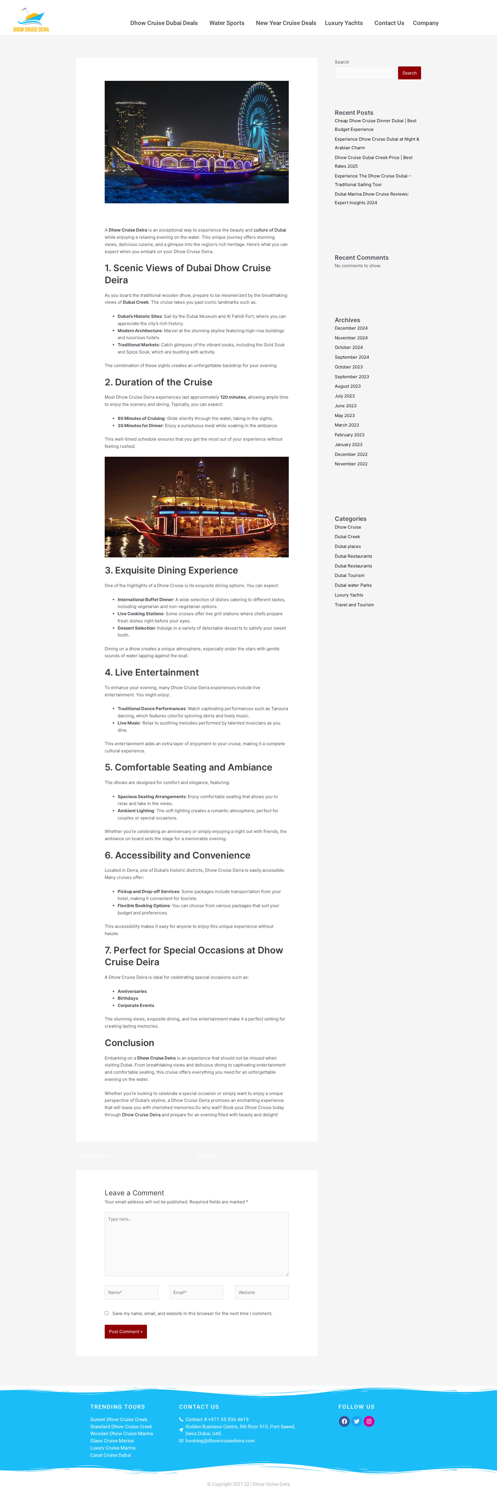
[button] (165, 23)
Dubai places (348, 546)
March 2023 (347, 425)
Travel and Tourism (354, 604)
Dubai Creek (186, 215)
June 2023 (346, 405)
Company (426, 23)
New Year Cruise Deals (286, 23)
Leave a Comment (123, 215)
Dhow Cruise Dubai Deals (164, 23)
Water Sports (226, 23)
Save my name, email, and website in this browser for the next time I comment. (192, 1313)
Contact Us (389, 23)
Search (342, 62)
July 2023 (345, 396)
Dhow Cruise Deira (141, 1114)
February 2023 (350, 434)
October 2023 (349, 367)
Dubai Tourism (349, 575)
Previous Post (93, 1155)
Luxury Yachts (344, 23)
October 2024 (349, 347)
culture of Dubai (270, 230)
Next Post (209, 1155)
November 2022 (351, 464)
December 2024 (351, 328)
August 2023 (348, 386)
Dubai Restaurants (353, 556)
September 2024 (352, 357)
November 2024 (351, 338)
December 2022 (351, 454)
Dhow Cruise (158, 215)
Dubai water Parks (353, 585)
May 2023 (345, 415)
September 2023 (352, 376)
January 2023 (349, 444)
